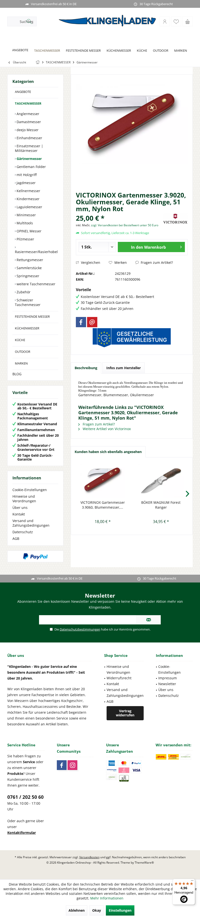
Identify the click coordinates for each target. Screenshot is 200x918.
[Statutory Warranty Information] (132, 337)
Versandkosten (89, 857)
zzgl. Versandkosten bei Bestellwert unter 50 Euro (124, 225)
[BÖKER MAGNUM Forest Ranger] (160, 481)
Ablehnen (77, 910)
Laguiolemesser (29, 207)
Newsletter (167, 683)
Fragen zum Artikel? (156, 262)
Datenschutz (22, 532)
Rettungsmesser (29, 259)
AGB (15, 538)
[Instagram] (72, 765)
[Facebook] (81, 322)
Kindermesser (28, 199)
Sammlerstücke (29, 268)
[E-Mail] (92, 322)
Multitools (24, 223)
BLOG (16, 374)
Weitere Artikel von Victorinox (106, 428)
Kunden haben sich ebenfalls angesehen (108, 451)
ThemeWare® (144, 862)
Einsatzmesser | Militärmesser (29, 148)
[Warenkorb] (187, 21)
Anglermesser (27, 113)
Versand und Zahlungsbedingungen (31, 523)
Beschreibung (86, 367)
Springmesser (27, 276)
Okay (96, 910)
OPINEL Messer (28, 231)
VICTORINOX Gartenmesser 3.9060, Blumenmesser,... (102, 505)
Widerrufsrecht (119, 678)
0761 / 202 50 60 (25, 797)
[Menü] (192, 882)
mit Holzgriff (26, 174)
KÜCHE (20, 340)
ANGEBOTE (23, 91)
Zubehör (23, 292)
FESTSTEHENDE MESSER (32, 316)
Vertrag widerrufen (125, 713)
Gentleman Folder (31, 166)
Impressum (167, 678)
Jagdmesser (26, 182)
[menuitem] (187, 21)
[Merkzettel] (176, 21)
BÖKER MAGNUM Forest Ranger (160, 505)
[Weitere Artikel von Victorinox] (175, 218)
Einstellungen (120, 910)
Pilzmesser (25, 239)
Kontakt (18, 514)
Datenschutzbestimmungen (80, 629)
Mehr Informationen (106, 898)
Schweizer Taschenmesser (27, 302)
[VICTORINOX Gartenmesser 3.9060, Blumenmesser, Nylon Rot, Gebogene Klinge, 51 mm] (102, 481)
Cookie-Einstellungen (29, 489)
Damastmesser (28, 121)
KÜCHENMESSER (27, 328)
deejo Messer (27, 130)
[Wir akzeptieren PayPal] (35, 556)
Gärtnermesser (29, 158)
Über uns (20, 507)
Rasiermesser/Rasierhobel (36, 251)
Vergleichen (90, 262)
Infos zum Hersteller (123, 367)
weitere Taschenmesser (35, 284)
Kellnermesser (28, 190)
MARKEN (21, 363)
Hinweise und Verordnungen (24, 498)
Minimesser (26, 215)
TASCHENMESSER (28, 103)
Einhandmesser (29, 138)
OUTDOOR (22, 351)
